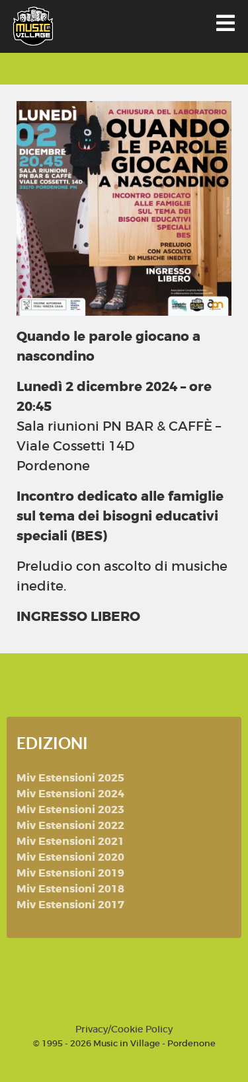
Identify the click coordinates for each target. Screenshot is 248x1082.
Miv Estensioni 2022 (70, 825)
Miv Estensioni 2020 (70, 857)
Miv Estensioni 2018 (70, 889)
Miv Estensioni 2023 (70, 809)
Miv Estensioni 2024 (70, 794)
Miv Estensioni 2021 (70, 841)
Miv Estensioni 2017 (70, 905)
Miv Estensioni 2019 (70, 873)
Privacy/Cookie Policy (124, 1029)
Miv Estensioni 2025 (70, 778)
